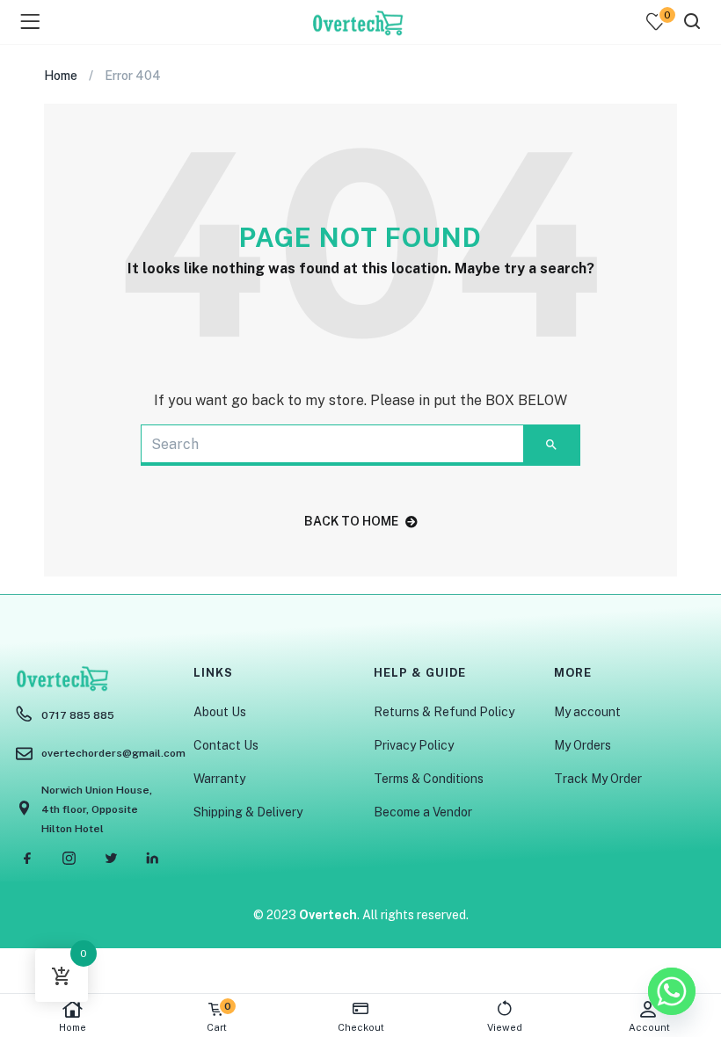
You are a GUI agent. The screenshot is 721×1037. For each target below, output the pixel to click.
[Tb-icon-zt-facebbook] (28, 858)
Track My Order (598, 779)
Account (649, 1027)
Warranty (219, 779)
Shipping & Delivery (247, 812)
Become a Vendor (423, 812)
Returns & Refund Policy (444, 712)
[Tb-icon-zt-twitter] (111, 858)
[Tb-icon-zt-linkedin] (152, 858)
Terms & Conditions (429, 779)
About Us (219, 712)
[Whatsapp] (672, 991)
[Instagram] (69, 858)
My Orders (582, 745)
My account (587, 712)
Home (72, 1027)
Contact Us (226, 745)
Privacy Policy (414, 745)
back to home (351, 521)
